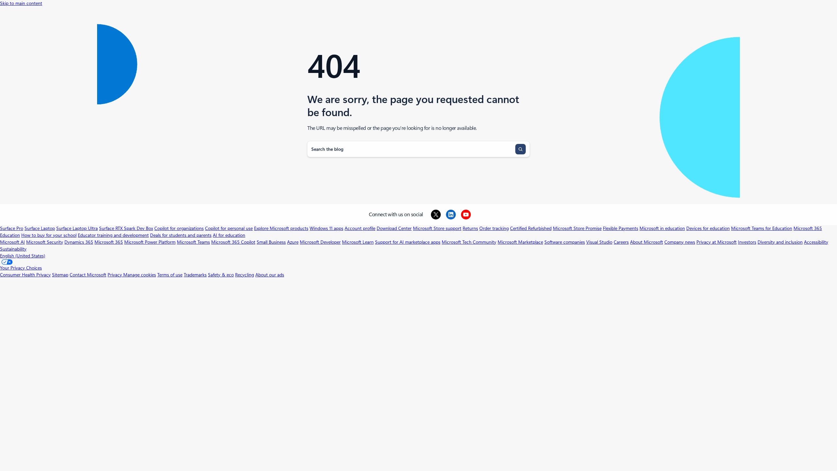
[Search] (520, 149)
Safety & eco (221, 274)
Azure (293, 242)
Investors (747, 242)
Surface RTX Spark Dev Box (126, 228)
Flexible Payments (620, 228)
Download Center (394, 228)
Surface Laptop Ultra (77, 228)
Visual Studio (599, 242)
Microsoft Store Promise (577, 228)
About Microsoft (646, 242)
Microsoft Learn (358, 242)
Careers (621, 242)
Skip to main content (21, 3)
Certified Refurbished (531, 228)
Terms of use (169, 274)
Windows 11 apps (326, 228)
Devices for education (708, 228)
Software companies (564, 242)
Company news (679, 242)
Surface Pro (11, 228)
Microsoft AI (12, 242)
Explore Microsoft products (281, 228)
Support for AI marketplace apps (407, 242)
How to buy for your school (49, 235)
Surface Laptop (40, 228)
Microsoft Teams (193, 242)
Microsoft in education (662, 228)
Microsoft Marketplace (520, 242)
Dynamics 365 (78, 242)
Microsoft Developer (320, 242)
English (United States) (22, 255)
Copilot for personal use (229, 228)
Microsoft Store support (437, 228)
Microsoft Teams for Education (761, 228)
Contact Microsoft (88, 274)
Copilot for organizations (179, 228)
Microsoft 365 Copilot (233, 242)
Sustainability (13, 249)
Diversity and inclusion (780, 242)
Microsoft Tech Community (469, 242)
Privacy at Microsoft (716, 242)
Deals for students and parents (181, 235)
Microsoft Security (44, 242)
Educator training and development (113, 235)
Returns (470, 228)
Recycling (244, 274)
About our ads (269, 274)
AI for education (229, 235)
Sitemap (60, 274)
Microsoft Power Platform (150, 242)
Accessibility (816, 242)
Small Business (271, 242)
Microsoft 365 (108, 242)
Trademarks (195, 274)
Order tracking (494, 228)
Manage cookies (139, 274)
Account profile (360, 228)
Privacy (115, 274)
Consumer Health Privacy (25, 274)
